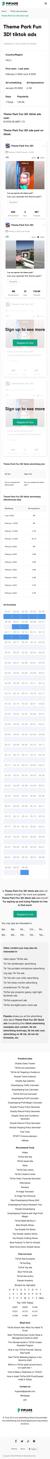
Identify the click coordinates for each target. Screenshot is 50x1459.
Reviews (25, 1187)
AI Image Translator (25, 1191)
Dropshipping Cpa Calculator (25, 1089)
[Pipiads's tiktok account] (28, 1441)
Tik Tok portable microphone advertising (23, 968)
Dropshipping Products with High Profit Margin (25, 1215)
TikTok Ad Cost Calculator (25, 1093)
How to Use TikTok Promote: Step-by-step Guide (25, 1351)
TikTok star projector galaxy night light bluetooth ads (22, 993)
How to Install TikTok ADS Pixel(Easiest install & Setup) (25, 1378)
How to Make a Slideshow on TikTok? (25, 1371)
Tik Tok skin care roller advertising (20, 977)
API (25, 1399)
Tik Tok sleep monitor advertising (20, 982)
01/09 (15, 1315)
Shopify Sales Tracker (25, 1063)
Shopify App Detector (25, 1080)
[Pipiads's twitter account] (22, 1441)
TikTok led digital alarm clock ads (20, 1005)
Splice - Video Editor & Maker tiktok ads (6, 929)
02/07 (15, 1307)
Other (40, 1297)
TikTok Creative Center (25, 1174)
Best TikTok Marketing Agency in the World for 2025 (25, 1359)
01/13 (25, 1311)
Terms (22, 1449)
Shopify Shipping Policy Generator (25, 1127)
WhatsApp (25, 1395)
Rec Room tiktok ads (43, 929)
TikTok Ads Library (25, 1169)
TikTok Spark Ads (25, 1161)
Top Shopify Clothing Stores (25, 1238)
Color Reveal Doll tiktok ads (34, 929)
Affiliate (25, 1140)
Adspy (25, 1152)
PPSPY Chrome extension (25, 1136)
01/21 (15, 1311)
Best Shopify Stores (25, 1225)
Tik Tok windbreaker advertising (19, 963)
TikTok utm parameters (25, 1067)
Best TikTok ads (25, 1271)
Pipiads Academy (25, 1280)
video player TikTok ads (15, 958)
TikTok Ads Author (25, 1276)
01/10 (34, 1311)
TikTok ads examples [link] (19, 11)
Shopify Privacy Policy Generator (25, 1106)
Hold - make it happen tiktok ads (25, 934)
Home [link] (4, 11)
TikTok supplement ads (15, 1000)
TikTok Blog (25, 1263)
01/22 (34, 1307)
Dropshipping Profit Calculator (25, 1098)
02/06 (25, 1307)
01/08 (25, 1315)
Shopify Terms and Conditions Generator (25, 1117)
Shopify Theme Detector (25, 1076)
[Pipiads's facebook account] (16, 1441)
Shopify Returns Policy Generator (25, 1123)
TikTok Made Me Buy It (25, 1220)
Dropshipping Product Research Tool (25, 1204)
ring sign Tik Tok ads (13, 973)
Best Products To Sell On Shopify (25, 1242)
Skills (25, 1165)
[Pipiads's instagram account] (34, 1441)
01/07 (34, 1315)
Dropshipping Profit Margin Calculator (25, 1102)
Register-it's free (25, 342)
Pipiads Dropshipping (25, 1208)
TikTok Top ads (25, 1267)
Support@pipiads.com (25, 1391)
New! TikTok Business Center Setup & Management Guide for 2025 (25, 1336)
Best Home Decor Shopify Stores (25, 1246)
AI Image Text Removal (25, 1195)
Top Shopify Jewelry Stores (25, 1233)
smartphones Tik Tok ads (16, 987)
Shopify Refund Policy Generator (25, 1111)
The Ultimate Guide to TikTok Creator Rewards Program (25, 1344)
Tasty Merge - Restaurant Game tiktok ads (43, 934)
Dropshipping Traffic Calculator (25, 1085)
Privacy (14, 1449)
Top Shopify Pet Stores (25, 1229)
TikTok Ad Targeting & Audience (25, 1072)
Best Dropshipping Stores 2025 (25, 1200)
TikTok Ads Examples (25, 1258)
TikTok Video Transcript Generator (25, 1178)
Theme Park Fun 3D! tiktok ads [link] (15, 15)
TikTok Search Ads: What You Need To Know (25, 1329)
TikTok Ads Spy (25, 1156)
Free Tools (25, 1131)
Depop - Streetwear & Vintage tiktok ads (25, 929)
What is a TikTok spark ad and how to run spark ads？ (25, 1366)
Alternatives (25, 1182)
